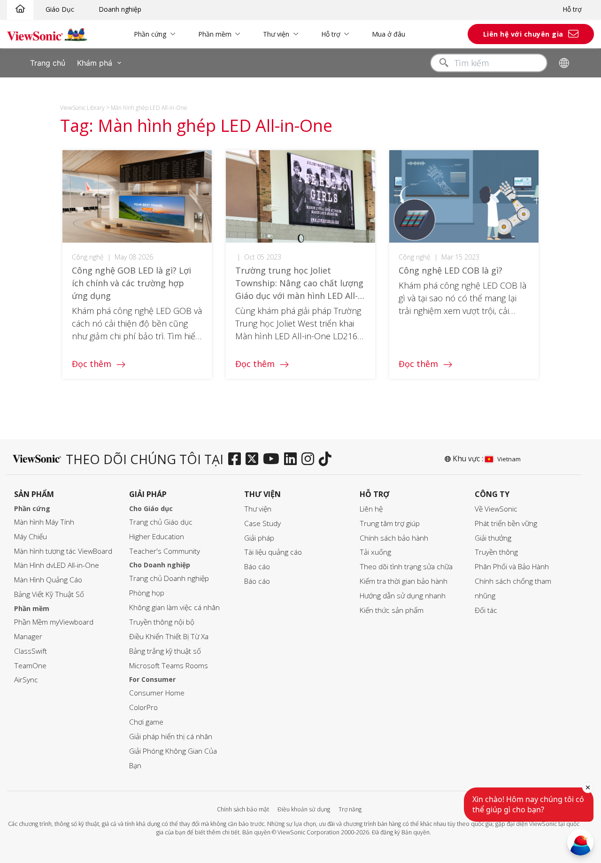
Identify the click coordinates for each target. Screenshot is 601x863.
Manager (28, 637)
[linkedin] (292, 459)
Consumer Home (157, 693)
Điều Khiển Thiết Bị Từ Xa (168, 637)
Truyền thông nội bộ (161, 622)
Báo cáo (257, 567)
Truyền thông (496, 552)
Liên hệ (371, 509)
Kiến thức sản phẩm (392, 610)
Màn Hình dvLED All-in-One (56, 565)
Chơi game (146, 722)
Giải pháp (259, 538)
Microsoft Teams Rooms (168, 666)
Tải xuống (375, 552)
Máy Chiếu (30, 537)
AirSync (26, 680)
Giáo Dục (60, 9)
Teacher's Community (164, 551)
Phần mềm (214, 34)
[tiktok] (327, 459)
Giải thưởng (493, 538)
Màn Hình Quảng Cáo (48, 580)
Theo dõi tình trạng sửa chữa (406, 567)
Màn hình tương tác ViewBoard (63, 551)
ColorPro (143, 707)
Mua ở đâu (388, 34)
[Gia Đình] (20, 9)
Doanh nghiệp (120, 9)
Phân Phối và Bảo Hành (512, 567)
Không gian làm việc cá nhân (174, 607)
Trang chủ (47, 63)
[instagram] (310, 459)
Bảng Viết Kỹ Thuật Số (49, 594)
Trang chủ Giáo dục (161, 522)
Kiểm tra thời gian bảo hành (403, 581)
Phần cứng (150, 34)
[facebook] (237, 459)
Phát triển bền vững (506, 523)
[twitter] (254, 459)
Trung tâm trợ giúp (390, 523)
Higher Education (156, 537)
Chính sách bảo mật (243, 809)
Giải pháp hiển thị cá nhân (170, 736)
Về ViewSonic (496, 509)
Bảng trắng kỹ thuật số (165, 651)
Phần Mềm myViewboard (53, 622)
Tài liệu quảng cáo (273, 552)
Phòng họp (146, 593)
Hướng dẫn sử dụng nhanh (403, 596)
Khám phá (94, 63)
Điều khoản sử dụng (303, 809)
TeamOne (30, 666)
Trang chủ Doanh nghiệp (169, 578)
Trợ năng (350, 809)
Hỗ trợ (572, 9)
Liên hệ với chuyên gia (523, 34)
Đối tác (486, 610)
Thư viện (276, 34)
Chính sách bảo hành (394, 538)
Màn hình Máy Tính (44, 522)
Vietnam (509, 459)
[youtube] (273, 459)
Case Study (262, 523)
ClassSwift (30, 651)
